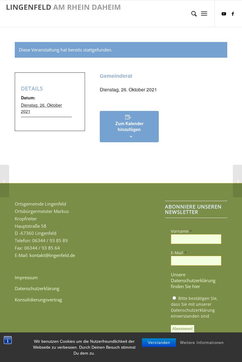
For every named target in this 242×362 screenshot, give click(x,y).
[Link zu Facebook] (232, 13)
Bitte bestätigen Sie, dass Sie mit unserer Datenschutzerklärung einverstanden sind (194, 307)
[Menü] (204, 14)
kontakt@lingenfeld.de (52, 255)
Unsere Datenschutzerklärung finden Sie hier (193, 280)
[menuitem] (191, 13)
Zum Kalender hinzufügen (129, 126)
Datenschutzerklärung (37, 288)
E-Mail (179, 253)
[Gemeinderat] (4, 181)
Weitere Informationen (202, 342)
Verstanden (159, 342)
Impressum (26, 277)
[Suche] (191, 13)
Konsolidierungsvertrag (38, 300)
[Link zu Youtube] (224, 13)
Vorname (181, 231)
